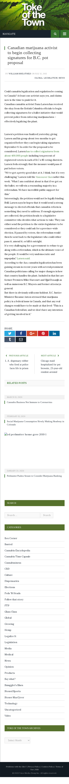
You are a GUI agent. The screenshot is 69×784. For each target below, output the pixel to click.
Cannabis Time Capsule (17, 563)
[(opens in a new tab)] (34, 398)
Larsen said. (23, 258)
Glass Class (11, 618)
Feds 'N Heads (13, 600)
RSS (37, 776)
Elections (10, 594)
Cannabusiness (13, 569)
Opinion (9, 673)
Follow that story (14, 606)
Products (10, 679)
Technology (11, 710)
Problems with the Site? (16, 773)
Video (8, 722)
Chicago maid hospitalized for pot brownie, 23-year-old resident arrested (52, 368)
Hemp (8, 637)
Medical (9, 661)
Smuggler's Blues (14, 692)
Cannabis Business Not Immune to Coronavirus (31, 406)
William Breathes (20, 73)
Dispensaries (12, 588)
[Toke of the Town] (38, 12)
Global (38, 78)
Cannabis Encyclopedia (17, 557)
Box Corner (11, 545)
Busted (8, 551)
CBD (7, 575)
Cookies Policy (47, 773)
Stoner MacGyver (14, 704)
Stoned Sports (13, 698)
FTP (7, 612)
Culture (9, 581)
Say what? (10, 686)
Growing (9, 630)
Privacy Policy (34, 773)
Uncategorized (13, 716)
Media (8, 655)
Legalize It (10, 643)
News (62, 78)
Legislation (51, 78)
